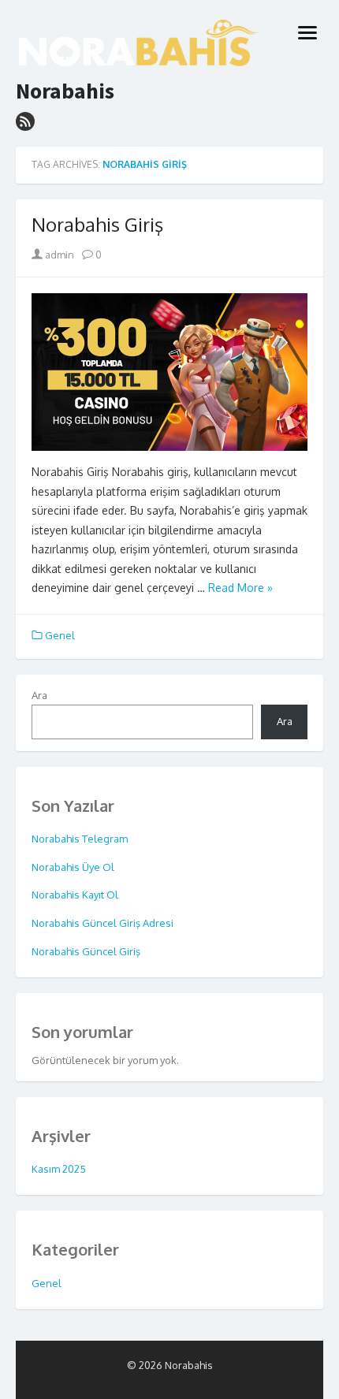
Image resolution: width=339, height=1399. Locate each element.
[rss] (25, 121)
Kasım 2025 (59, 1169)
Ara (39, 695)
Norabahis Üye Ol (73, 867)
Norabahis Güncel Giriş (86, 951)
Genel (60, 635)
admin (58, 254)
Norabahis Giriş (97, 224)
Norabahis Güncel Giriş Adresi (102, 923)
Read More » (240, 587)
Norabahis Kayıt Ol (75, 894)
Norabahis (65, 91)
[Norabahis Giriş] (169, 372)
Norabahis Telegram (80, 838)
